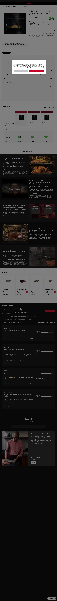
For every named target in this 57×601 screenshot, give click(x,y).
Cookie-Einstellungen (20, 71)
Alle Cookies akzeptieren (36, 71)
